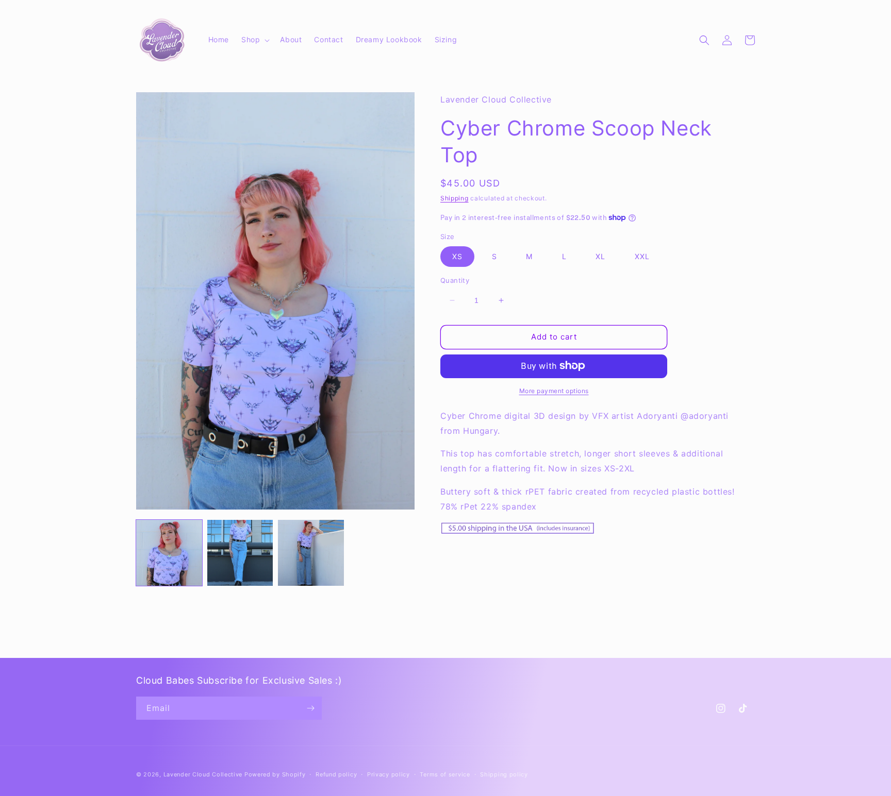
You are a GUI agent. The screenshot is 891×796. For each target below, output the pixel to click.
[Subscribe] (310, 708)
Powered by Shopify (275, 774)
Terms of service (445, 774)
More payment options (554, 390)
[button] (254, 39)
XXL (642, 256)
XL (600, 256)
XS (457, 256)
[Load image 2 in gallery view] (240, 553)
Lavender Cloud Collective (203, 774)
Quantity (454, 280)
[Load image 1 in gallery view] (169, 553)
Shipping (454, 198)
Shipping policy (504, 774)
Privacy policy (388, 774)
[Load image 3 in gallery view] (311, 553)
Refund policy (336, 774)
